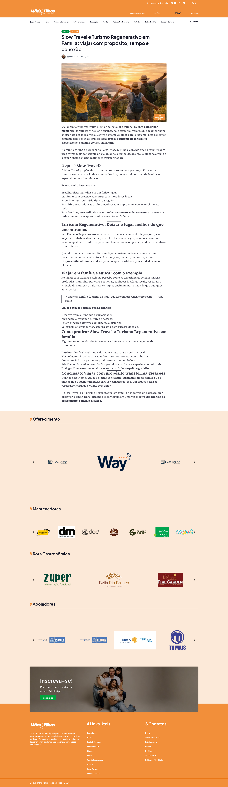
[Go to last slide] (34, 462)
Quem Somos (35, 22)
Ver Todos (194, 13)
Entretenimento (79, 22)
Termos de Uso (150, 755)
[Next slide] (194, 462)
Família (105, 22)
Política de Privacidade (154, 760)
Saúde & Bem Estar (152, 737)
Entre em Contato (167, 22)
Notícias (137, 22)
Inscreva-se (48, 698)
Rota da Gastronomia (121, 22)
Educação (94, 22)
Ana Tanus (74, 56)
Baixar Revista (150, 22)
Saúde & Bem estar (61, 22)
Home (47, 22)
